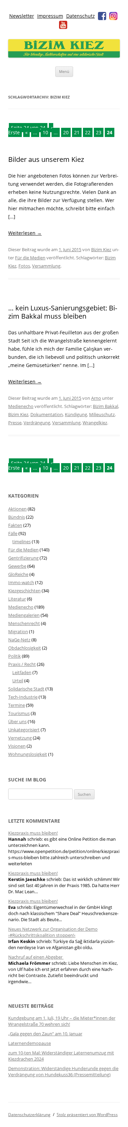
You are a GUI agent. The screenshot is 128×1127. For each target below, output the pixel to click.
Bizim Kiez (101, 249)
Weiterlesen (25, 233)
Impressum (50, 16)
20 (66, 132)
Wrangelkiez (95, 423)
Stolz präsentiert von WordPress (87, 1114)
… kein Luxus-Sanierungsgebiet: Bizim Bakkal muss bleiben (62, 312)
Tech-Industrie (23, 697)
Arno (96, 398)
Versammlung (46, 266)
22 (87, 132)
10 (45, 132)
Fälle (12, 533)
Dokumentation (46, 414)
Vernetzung (20, 738)
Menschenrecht (24, 623)
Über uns (17, 721)
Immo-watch (21, 582)
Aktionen (17, 509)
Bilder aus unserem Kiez (46, 159)
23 (98, 132)
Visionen (17, 746)
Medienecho (20, 406)
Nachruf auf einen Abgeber (35, 957)
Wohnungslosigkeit (27, 754)
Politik (14, 656)
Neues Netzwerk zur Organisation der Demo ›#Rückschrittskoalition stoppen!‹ (53, 932)
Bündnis (16, 517)
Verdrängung (37, 423)
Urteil (17, 680)
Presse (15, 423)
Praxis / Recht (22, 664)
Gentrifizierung (23, 558)
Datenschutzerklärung (29, 1114)
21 (77, 132)
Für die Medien (30, 258)
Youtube (63, 25)
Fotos (24, 266)
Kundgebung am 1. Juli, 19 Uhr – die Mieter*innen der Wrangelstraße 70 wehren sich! (61, 1021)
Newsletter (21, 16)
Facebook (102, 16)
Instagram (113, 16)
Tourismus (19, 713)
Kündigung (76, 414)
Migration (18, 631)
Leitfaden (21, 672)
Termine (16, 705)
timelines (21, 541)
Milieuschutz (102, 414)
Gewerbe (17, 566)
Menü (64, 71)
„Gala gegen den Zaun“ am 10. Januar (45, 1034)
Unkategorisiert (24, 730)
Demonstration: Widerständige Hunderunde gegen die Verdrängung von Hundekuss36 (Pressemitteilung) (63, 1071)
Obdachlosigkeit (24, 648)
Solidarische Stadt (26, 689)
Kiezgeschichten (24, 591)
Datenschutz (80, 16)
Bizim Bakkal (105, 406)
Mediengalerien (24, 615)
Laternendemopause (29, 1043)
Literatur (17, 599)
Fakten (15, 525)
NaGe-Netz (19, 640)
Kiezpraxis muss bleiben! (33, 833)
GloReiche (18, 574)
